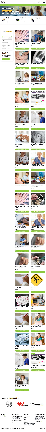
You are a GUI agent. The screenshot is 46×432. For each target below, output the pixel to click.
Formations (25, 417)
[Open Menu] (44, 2)
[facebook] (41, 428)
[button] (7, 42)
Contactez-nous (37, 421)
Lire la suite (38, 68)
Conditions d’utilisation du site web (29, 423)
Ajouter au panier (22, 128)
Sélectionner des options (38, 48)
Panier (25, 421)
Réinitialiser (10, 37)
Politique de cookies (27, 425)
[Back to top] (43, 429)
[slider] (2, 36)
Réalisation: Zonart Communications (20, 428)
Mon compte (26, 422)
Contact (25, 419)
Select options (22, 48)
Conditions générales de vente (29, 424)
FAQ (24, 418)
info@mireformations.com (18, 420)
